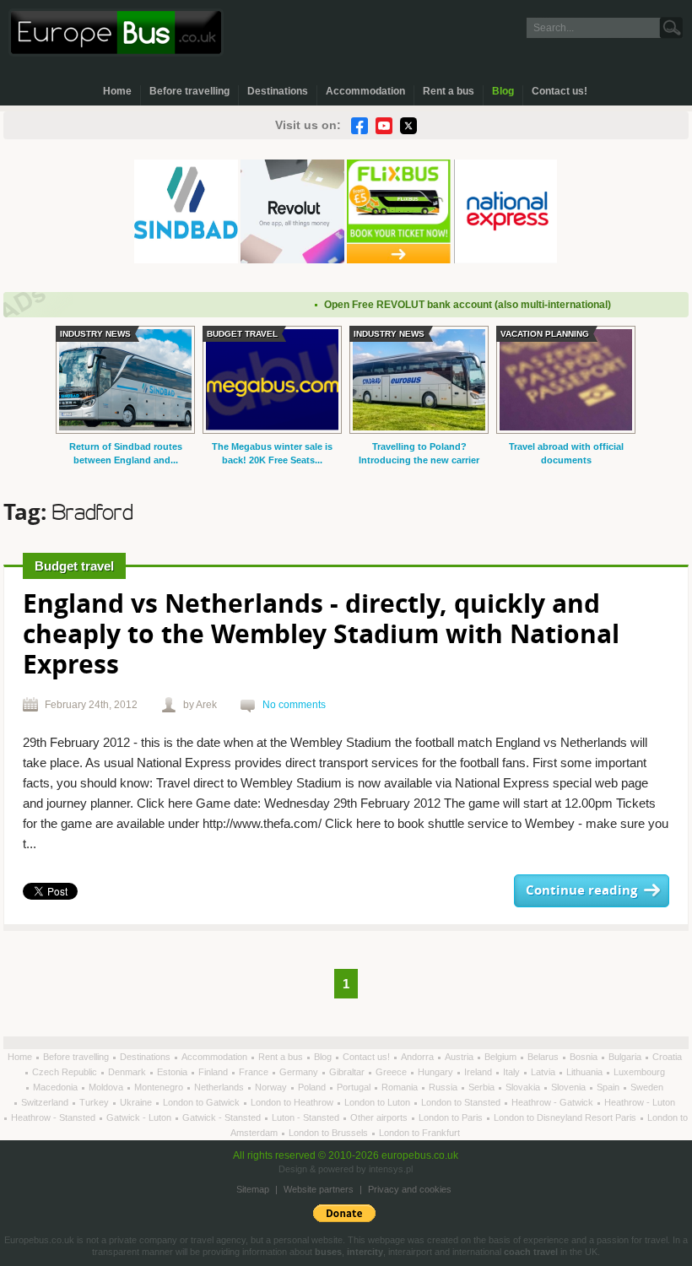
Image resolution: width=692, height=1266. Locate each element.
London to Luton (378, 1102)
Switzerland (46, 1102)
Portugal (355, 1087)
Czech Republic (66, 1072)
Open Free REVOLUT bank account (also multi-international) (454, 305)
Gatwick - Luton (140, 1117)
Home (117, 91)
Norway (272, 1087)
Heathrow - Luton (639, 1102)
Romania (400, 1087)
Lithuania (585, 1072)
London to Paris (452, 1117)
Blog (503, 91)
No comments (294, 705)
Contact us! (559, 91)
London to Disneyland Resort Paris (566, 1117)
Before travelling (189, 91)
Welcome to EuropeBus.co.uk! (116, 32)
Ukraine (137, 1102)
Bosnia (585, 1057)
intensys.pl (391, 1169)
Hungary (437, 1072)
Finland (214, 1072)
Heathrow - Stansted (54, 1117)
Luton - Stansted (307, 1117)
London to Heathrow (293, 1102)
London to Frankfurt (419, 1133)
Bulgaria (626, 1057)
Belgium (501, 1057)
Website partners (319, 1189)
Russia (444, 1087)
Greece (392, 1072)
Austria (460, 1057)
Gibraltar (348, 1072)
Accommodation (365, 91)
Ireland (479, 1072)
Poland (313, 1087)
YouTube (384, 125)
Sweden (646, 1087)
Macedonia (56, 1087)
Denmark (128, 1072)
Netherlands (220, 1087)
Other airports (380, 1117)
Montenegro (160, 1087)
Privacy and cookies (409, 1189)
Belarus (544, 1057)
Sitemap (252, 1189)
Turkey (95, 1102)
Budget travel (74, 566)
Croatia (667, 1057)
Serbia (482, 1087)
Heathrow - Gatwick (553, 1102)
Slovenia (569, 1087)
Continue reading (581, 891)
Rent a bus (448, 91)
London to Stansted (462, 1102)
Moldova (107, 1087)
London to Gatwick (202, 1102)
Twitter (408, 125)
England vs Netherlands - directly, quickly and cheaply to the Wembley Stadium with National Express (321, 636)
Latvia (544, 1072)
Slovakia (524, 1087)
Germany (300, 1072)
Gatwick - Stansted (222, 1117)
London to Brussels (329, 1133)
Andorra (418, 1057)
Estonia (173, 1072)
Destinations (277, 91)
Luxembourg (639, 1072)
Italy (512, 1072)
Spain (609, 1087)
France (255, 1072)
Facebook (359, 125)
